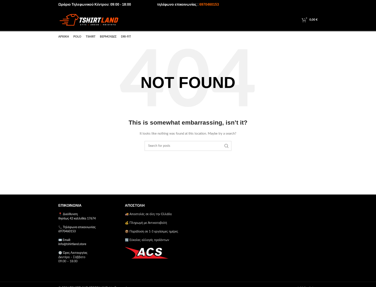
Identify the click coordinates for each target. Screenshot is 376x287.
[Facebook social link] (289, 4)
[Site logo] (88, 19)
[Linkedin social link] (308, 4)
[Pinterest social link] (302, 4)
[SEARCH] (227, 146)
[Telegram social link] (314, 4)
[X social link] (295, 4)
